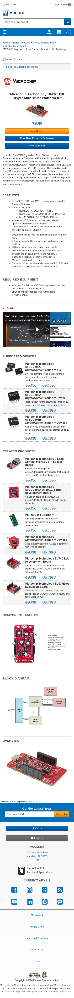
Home (5, 42)
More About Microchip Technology (37, 138)
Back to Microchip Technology (23, 66)
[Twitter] (44, 890)
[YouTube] (14, 902)
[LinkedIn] (29, 902)
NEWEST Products (20, 42)
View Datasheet (37, 145)
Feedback (38, 915)
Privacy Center (37, 926)
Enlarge (38, 123)
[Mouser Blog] (60, 902)
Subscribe (61, 814)
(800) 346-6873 (12, 4)
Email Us (38, 838)
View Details (37, 131)
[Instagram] (29, 890)
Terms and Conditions (37, 938)
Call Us (38, 828)
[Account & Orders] (49, 32)
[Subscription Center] (44, 902)
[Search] (67, 21)
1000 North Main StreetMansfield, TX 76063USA (37, 856)
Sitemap (37, 961)
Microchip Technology (13, 46)
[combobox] (33, 22)
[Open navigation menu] (4, 32)
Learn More (30, 385)
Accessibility (37, 949)
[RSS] (60, 890)
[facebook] (14, 890)
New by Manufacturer (43, 42)
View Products (49, 385)
